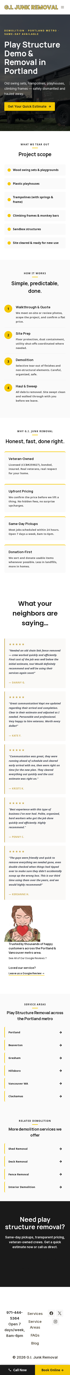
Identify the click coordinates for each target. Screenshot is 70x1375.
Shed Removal (35, 1148)
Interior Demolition (35, 1187)
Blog (35, 1343)
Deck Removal (35, 1161)
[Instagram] (55, 1321)
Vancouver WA (35, 1083)
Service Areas (35, 1324)
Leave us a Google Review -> (27, 973)
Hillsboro (35, 1070)
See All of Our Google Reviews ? (28, 958)
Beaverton (35, 1045)
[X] (59, 1313)
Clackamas (35, 1096)
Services (35, 1313)
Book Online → (52, 1370)
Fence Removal (35, 1174)
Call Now (20, 1370)
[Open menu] (62, 7)
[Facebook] (51, 1313)
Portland (35, 1032)
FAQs (35, 1335)
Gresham (35, 1058)
